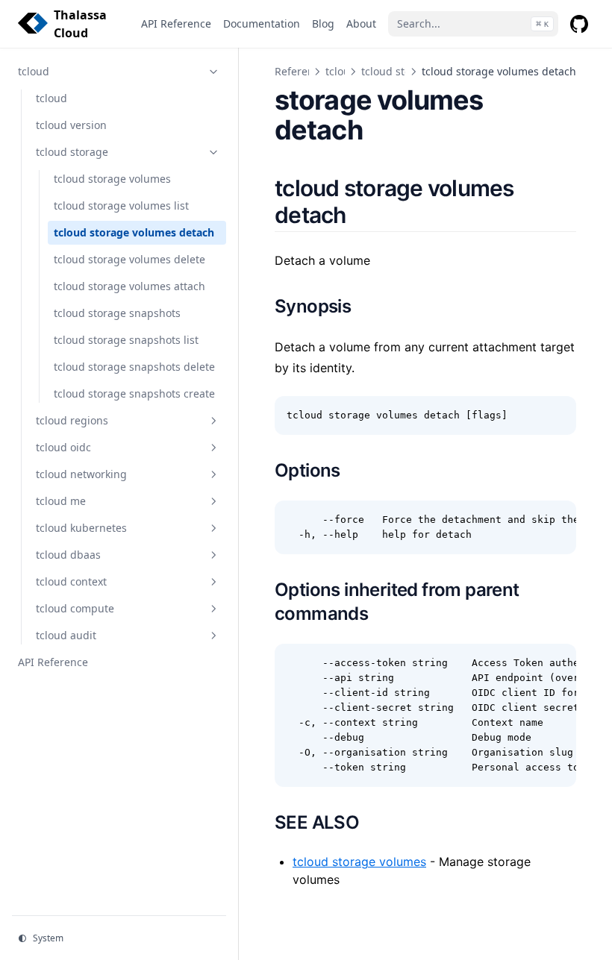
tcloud (341, 71)
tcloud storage (397, 71)
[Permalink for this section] (363, 214)
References (303, 71)
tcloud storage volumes (359, 861)
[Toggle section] (213, 71)
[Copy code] (557, 415)
